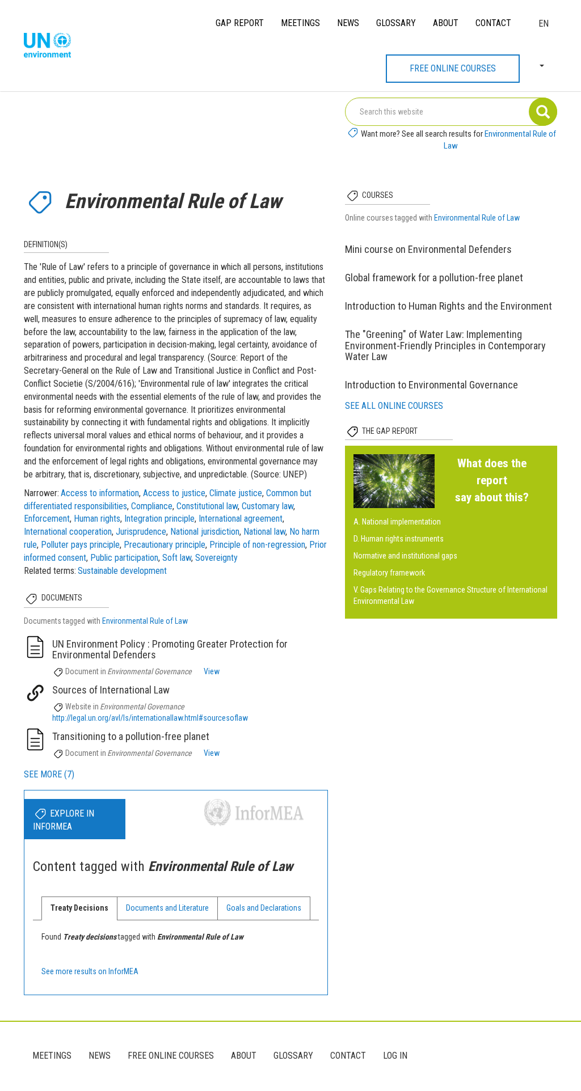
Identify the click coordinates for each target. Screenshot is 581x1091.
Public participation (124, 557)
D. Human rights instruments (398, 538)
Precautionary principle (164, 544)
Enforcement (47, 518)
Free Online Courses (453, 68)
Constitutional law (207, 506)
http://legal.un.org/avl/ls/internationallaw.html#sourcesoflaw (150, 717)
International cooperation (68, 531)
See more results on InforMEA (89, 971)
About (445, 23)
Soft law (176, 557)
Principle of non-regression (257, 544)
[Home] (51, 46)
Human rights (97, 518)
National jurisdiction (204, 531)
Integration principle (159, 518)
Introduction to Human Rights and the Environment (448, 306)
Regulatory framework (389, 572)
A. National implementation (397, 521)
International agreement (241, 518)
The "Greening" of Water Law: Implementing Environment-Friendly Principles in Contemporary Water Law (445, 345)
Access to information (100, 493)
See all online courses (394, 405)
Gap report (240, 23)
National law (264, 531)
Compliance (151, 506)
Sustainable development (122, 570)
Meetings (300, 23)
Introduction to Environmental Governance (431, 385)
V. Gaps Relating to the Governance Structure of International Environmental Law (450, 595)
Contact (493, 23)
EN (543, 23)
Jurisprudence (141, 531)
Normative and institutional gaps (405, 555)
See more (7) (49, 774)
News (348, 23)
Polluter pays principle (80, 544)
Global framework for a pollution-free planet (434, 278)
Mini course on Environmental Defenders (428, 249)
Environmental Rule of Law (145, 620)
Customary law (267, 506)
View (212, 671)
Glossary (396, 23)
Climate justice (235, 493)
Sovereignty (216, 557)
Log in (395, 1055)
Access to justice (174, 493)
